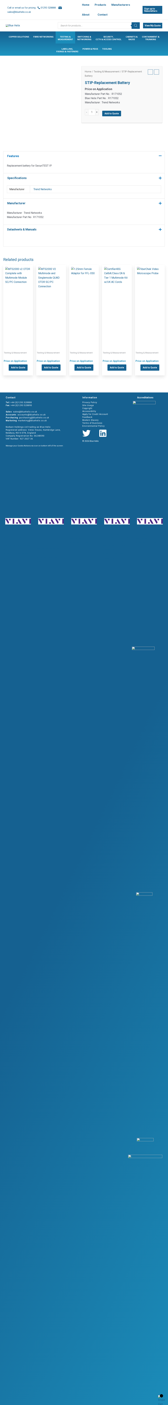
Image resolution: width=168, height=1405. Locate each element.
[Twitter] (86, 433)
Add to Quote (112, 113)
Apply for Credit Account (95, 414)
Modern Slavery (90, 420)
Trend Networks (42, 189)
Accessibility (89, 411)
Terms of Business (92, 423)
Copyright (87, 408)
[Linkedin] (103, 433)
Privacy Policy (89, 402)
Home (88, 71)
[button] (90, 15)
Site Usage (88, 405)
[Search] (136, 25)
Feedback (87, 417)
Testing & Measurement (106, 71)
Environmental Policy (93, 426)
